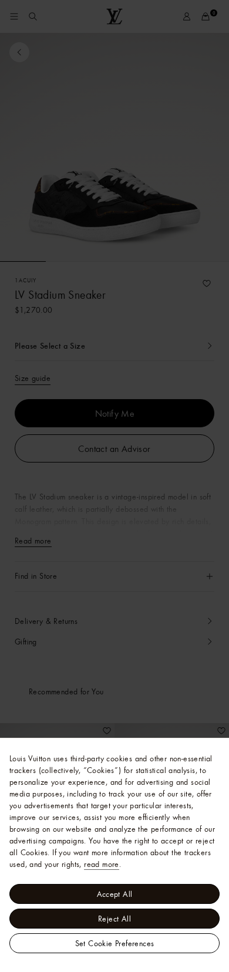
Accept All (115, 894)
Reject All (114, 918)
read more (101, 864)
